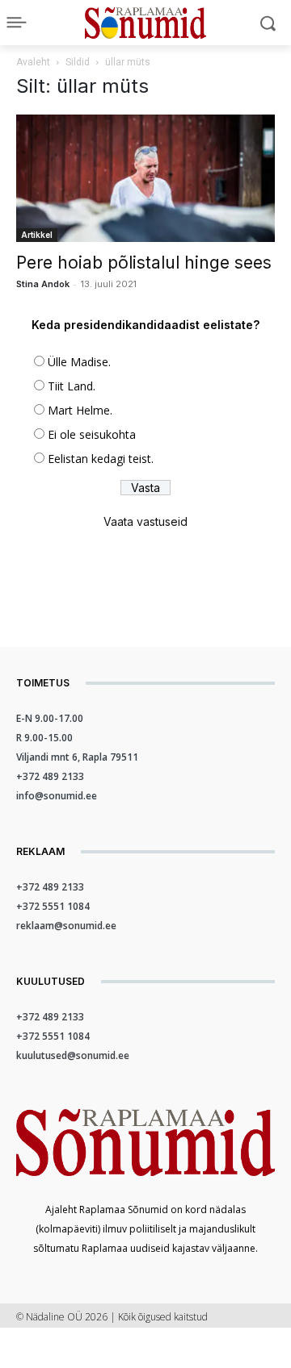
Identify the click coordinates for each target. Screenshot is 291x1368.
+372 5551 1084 (53, 906)
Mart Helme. (80, 410)
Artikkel (37, 235)
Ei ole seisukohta (92, 434)
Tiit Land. (71, 386)
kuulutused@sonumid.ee (72, 1055)
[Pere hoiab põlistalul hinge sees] (145, 178)
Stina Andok (43, 284)
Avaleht (33, 62)
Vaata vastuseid (145, 521)
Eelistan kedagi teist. (101, 458)
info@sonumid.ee (56, 796)
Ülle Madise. (79, 361)
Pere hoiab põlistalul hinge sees (144, 262)
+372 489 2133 (50, 776)
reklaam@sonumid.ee (66, 925)
